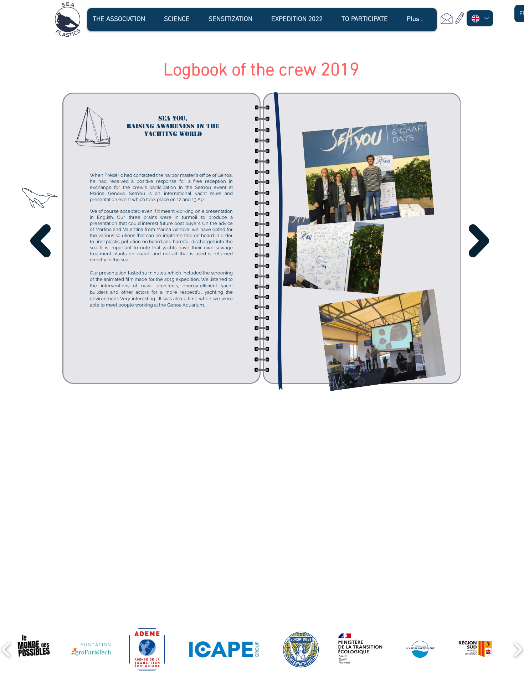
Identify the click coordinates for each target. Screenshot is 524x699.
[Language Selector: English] (480, 18)
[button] (122, 19)
